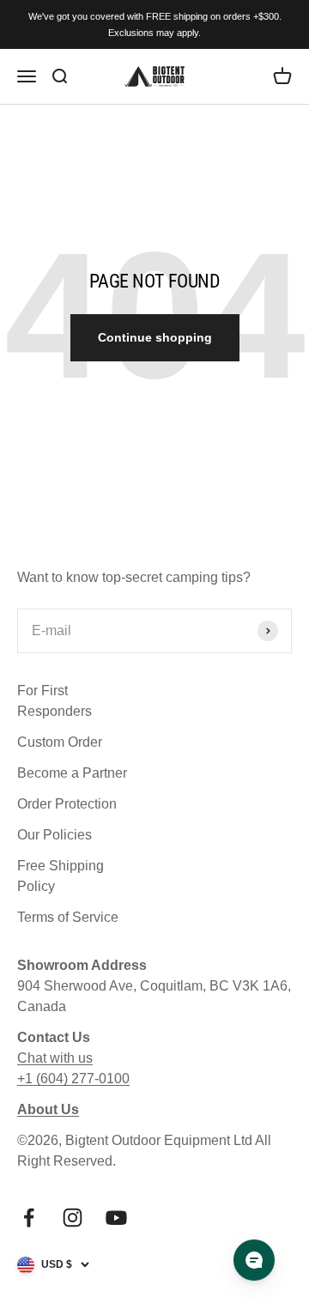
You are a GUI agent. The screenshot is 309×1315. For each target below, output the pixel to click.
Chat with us (55, 1058)
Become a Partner (72, 773)
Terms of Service (67, 917)
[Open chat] (254, 1260)
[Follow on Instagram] (72, 1217)
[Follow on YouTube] (116, 1217)
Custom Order (59, 742)
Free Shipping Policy (60, 876)
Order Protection (67, 804)
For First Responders (54, 700)
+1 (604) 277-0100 (73, 1078)
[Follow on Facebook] (28, 1217)
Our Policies (54, 834)
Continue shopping (155, 337)
